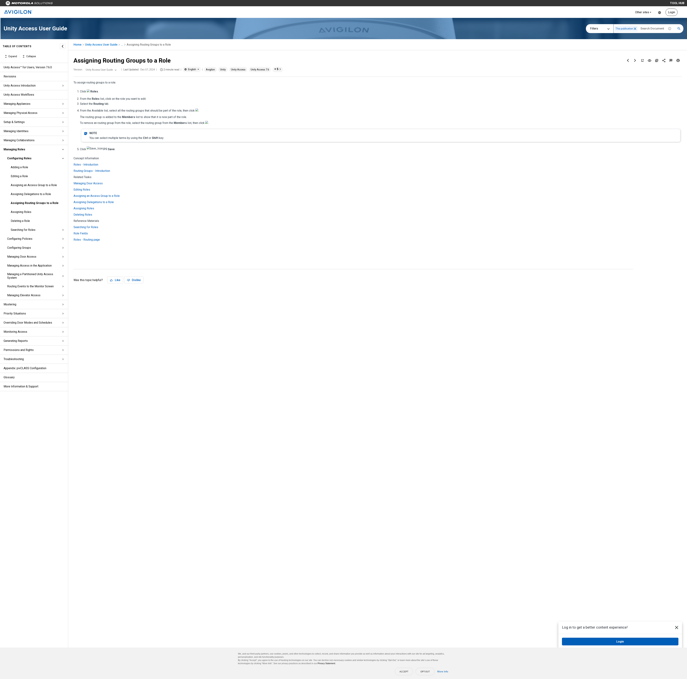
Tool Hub (677, 3)
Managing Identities (16, 131)
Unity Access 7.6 (260, 69)
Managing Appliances (17, 103)
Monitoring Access (15, 331)
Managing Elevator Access (23, 295)
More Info (442, 671)
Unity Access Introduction (20, 85)
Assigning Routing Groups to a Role (35, 203)
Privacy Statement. (327, 663)
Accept (403, 671)
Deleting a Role (20, 221)
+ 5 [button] (276, 69)
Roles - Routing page (87, 239)
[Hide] (62, 46)
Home (77, 44)
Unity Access (238, 69)
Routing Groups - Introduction (92, 171)
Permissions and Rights (19, 350)
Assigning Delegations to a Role (31, 194)
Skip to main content (68, 4)
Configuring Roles (19, 158)
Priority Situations (15, 313)
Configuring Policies (19, 238)
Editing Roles (82, 189)
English (659, 12)
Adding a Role (19, 167)
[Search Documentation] (678, 28)
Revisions (10, 76)
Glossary (9, 377)
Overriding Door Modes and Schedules (28, 322)
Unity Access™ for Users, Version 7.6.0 (28, 67)
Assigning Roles (21, 212)
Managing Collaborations (19, 140)
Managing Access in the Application (29, 265)
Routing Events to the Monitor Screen (30, 286)
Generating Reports (16, 341)
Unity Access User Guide (101, 44)
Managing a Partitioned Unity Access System (30, 275)
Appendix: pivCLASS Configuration (25, 368)
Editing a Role (19, 176)
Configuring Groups (19, 247)
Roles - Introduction (86, 164)
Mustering (10, 304)
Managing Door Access (21, 256)
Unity (223, 69)
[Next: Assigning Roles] (635, 60)
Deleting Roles (83, 214)
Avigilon (210, 69)
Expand (13, 56)
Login (671, 12)
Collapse (31, 56)
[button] (635, 28)
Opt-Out (425, 671)
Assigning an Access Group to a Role (34, 185)
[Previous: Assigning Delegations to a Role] (628, 60)
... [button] (122, 44)
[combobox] (100, 70)
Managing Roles (14, 149)
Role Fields (81, 233)
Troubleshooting (14, 359)
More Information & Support (21, 386)
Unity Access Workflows (19, 94)
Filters (594, 28)
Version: (78, 69)
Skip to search (94, 4)
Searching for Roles (23, 230)
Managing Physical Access (20, 113)
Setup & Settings (14, 122)
